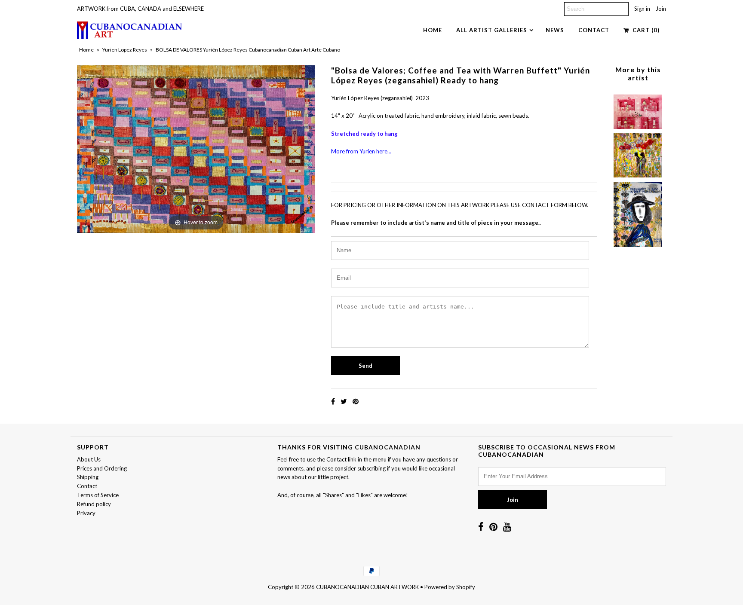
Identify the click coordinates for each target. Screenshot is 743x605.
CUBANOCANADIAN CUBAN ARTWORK (367, 587)
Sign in (642, 8)
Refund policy (94, 504)
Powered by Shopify (449, 587)
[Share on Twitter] (344, 401)
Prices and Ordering (102, 468)
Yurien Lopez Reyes (124, 49)
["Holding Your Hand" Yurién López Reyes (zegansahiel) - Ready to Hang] (638, 153)
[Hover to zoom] (196, 148)
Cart (644, 30)
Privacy (86, 513)
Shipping (87, 477)
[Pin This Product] (356, 401)
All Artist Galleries (491, 30)
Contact (593, 30)
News (555, 30)
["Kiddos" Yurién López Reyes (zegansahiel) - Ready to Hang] (638, 109)
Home (432, 30)
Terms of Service (98, 495)
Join (661, 8)
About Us (89, 459)
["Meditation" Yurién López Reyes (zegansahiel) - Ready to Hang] (638, 212)
